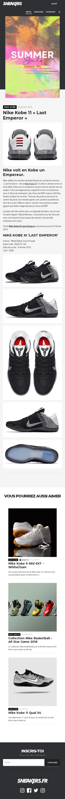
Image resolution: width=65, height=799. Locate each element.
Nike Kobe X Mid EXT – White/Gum (26, 565)
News (28, 12)
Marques (50, 12)
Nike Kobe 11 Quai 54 (24, 713)
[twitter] (36, 790)
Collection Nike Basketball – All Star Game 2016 (30, 640)
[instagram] (22, 790)
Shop (54, 4)
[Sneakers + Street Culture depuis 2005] (12, 3)
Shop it (25, 560)
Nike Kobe (10, 107)
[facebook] (29, 790)
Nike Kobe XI (31, 184)
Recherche (59, 12)
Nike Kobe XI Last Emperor (22, 226)
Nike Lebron (14, 634)
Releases (38, 12)
